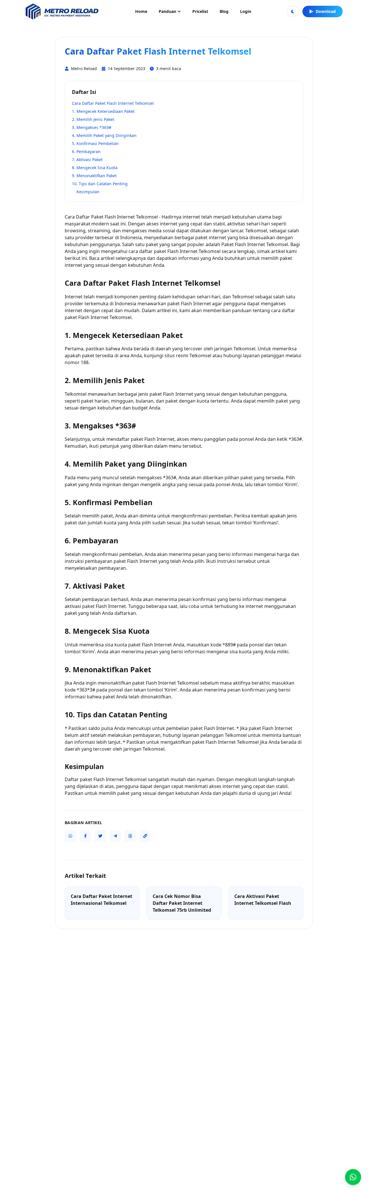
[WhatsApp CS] (353, 1177)
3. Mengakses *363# (91, 127)
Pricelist (200, 11)
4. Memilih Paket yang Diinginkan (104, 135)
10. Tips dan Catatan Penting (100, 183)
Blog (224, 11)
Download (326, 11)
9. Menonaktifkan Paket (94, 175)
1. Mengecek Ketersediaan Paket (103, 111)
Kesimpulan (87, 191)
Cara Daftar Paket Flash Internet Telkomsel (113, 103)
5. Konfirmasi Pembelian (95, 143)
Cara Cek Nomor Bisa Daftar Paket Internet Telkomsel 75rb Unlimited (182, 903)
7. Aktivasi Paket (87, 159)
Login (245, 11)
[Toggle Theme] (293, 11)
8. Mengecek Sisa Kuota (95, 167)
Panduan (167, 11)
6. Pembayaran (86, 151)
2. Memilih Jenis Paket (93, 119)
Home (141, 11)
